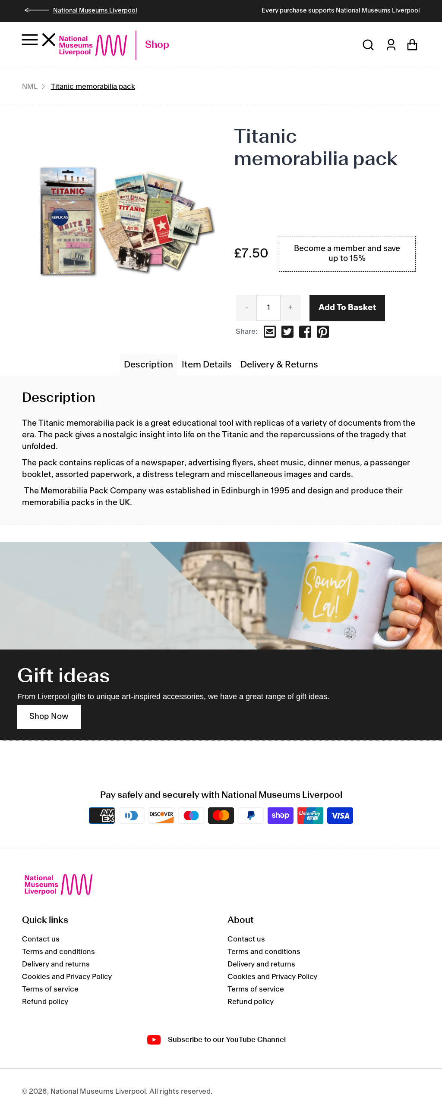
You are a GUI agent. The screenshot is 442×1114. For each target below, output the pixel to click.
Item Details (207, 365)
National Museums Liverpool (95, 10)
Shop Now (49, 716)
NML (30, 87)
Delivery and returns (56, 964)
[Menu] (38, 39)
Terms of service (50, 989)
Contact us (41, 939)
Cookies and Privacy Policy (67, 977)
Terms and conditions (58, 952)
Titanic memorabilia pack (93, 87)
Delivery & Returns (279, 365)
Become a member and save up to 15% (347, 254)
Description (148, 365)
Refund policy (45, 1002)
